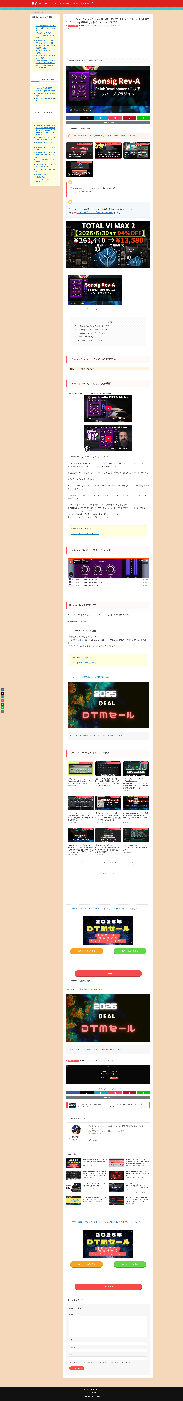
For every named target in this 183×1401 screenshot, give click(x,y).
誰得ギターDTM (38, 3)
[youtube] (96, 1140)
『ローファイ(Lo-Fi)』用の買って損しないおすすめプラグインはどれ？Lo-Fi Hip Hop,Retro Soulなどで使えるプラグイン (46, 130)
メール (72, 1347)
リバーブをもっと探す (108, 862)
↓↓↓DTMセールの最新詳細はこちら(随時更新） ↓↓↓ (88, 677)
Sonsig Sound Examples (85, 591)
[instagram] (87, 1389)
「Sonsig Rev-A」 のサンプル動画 (92, 330)
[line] (91, 1389)
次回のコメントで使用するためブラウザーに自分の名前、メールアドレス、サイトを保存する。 (101, 1362)
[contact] (98, 1389)
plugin (87, 25)
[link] (90, 1140)
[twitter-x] (93, 1140)
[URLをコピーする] (2, 711)
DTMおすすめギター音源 (45, 43)
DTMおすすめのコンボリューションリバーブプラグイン (45, 154)
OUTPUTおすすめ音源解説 (45, 91)
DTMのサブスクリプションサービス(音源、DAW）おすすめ (46, 35)
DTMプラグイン (73, 25)
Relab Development (97, 25)
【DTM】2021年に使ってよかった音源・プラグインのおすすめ (46, 28)
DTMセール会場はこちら (91, 1392)
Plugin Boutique (100, 615)
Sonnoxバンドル (42, 174)
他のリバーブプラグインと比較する (92, 340)
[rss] (96, 1389)
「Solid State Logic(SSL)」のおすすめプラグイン (46, 179)
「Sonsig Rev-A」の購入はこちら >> (85, 534)
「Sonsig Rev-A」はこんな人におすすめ (94, 326)
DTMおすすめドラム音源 (45, 40)
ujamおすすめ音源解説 (44, 88)
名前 (71, 1340)
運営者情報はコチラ (95, 1133)
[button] (73, 118)
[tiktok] (89, 1389)
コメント (73, 1315)
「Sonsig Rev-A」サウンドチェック (92, 333)
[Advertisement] (108, 42)
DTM (82, 25)
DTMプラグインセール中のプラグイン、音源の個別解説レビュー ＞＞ (99, 736)
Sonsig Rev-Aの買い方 (87, 337)
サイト (71, 1355)
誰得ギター (76, 1137)
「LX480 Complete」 (129, 463)
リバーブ (107, 25)
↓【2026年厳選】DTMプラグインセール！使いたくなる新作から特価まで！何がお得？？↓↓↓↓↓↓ (107, 909)
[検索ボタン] (93, 3)
